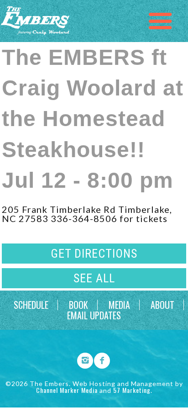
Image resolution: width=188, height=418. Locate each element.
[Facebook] (99, 359)
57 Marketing (132, 390)
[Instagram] (82, 359)
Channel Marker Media (67, 390)
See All (94, 278)
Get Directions (94, 253)
